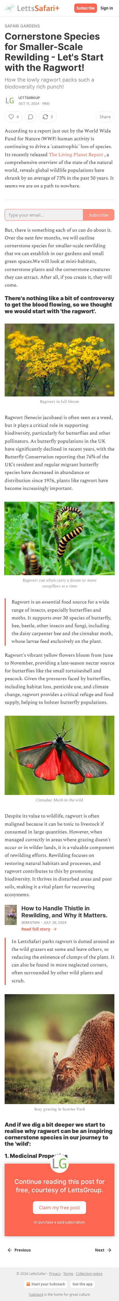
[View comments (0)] (30, 117)
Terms (68, 1273)
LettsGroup (29, 98)
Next (100, 1250)
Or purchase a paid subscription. (59, 1222)
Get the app (82, 1284)
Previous (22, 1250)
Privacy (55, 1273)
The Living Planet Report (76, 154)
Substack (36, 1294)
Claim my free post (59, 1207)
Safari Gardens (22, 25)
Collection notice (89, 1273)
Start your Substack (48, 1284)
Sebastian (30, 922)
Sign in (107, 8)
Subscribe (86, 8)
